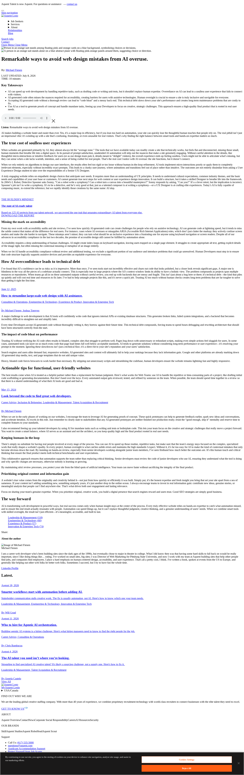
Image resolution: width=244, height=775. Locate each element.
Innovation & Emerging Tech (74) (26, 526)
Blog (10, 33)
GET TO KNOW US (12, 708)
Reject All (186, 768)
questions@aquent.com (20, 745)
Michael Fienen (14, 70)
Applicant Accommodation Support (26, 748)
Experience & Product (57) (22, 523)
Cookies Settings (187, 759)
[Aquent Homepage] (9, 15)
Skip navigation (9, 12)
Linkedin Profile (9, 568)
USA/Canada (11, 690)
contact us (72, 4)
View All (6, 681)
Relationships (15, 30)
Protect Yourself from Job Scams (25, 751)
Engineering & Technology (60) (24, 520)
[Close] (2, 10)
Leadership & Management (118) (25, 517)
